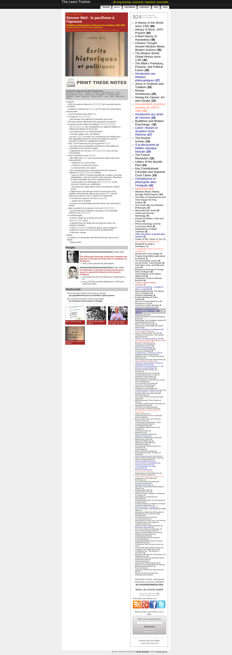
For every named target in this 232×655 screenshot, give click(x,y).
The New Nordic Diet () (143, 519)
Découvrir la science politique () (146, 368)
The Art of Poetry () (141, 568)
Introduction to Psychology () (148, 254)
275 (158, 593)
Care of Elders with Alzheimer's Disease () (149, 548)
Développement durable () (144, 485)
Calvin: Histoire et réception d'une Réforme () (146, 131)
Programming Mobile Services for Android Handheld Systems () (148, 542)
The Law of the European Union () (146, 531)
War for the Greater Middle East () (148, 301)
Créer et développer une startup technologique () (145, 467)
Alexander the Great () (147, 210)
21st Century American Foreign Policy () (148, 529)
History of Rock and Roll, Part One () (148, 333)
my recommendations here (149, 584)
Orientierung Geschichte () (144, 322)
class (108, 30)
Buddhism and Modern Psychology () (149, 122)
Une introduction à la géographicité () (147, 463)
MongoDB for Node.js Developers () (144, 245)
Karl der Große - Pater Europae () (150, 263)
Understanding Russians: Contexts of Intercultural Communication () (147, 375)
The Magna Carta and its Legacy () (147, 522)
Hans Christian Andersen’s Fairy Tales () (148, 456)
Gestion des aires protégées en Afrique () (149, 363)
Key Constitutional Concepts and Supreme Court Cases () (150, 172)
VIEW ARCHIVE (149, 626)
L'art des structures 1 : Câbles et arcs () (148, 392)
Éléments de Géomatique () (144, 527)
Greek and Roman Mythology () (144, 214)
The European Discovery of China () (147, 373)
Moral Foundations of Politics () (145, 434)
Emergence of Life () (143, 303)
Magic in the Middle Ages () (144, 441)
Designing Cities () (142, 315)
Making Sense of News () (143, 439)
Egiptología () (144, 188)
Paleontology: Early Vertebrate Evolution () (150, 320)
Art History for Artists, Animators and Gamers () (150, 390)
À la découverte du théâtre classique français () (147, 148)
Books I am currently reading (149, 589)
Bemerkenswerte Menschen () (145, 566)
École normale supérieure (92, 27)
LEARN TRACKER (142, 652)
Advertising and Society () (144, 575)
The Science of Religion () (144, 351)
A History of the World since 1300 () (149, 24)
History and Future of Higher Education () (149, 526)
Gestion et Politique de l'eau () (145, 461)
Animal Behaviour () (142, 539)
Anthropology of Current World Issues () (148, 473)
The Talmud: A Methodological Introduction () (150, 404)
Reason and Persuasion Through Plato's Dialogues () (149, 270)
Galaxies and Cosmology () (144, 387)
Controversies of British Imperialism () (147, 563)
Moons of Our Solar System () (146, 324)
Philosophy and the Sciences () (145, 378)
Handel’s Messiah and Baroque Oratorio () (149, 458)
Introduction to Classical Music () (146, 388)
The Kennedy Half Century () (146, 307)
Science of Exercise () (142, 414)
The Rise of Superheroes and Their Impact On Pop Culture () (150, 200)
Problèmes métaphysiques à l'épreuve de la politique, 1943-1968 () (147, 311)
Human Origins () (141, 449)
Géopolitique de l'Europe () (144, 365)
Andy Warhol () (140, 498)
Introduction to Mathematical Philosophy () (149, 512)
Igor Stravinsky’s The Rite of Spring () (147, 409)
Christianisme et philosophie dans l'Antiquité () (145, 182)
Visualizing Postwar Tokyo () (144, 424)
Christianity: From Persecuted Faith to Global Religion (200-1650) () (149, 558)
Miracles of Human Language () (146, 451)
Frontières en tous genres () (144, 465)
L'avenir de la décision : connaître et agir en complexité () (149, 288)
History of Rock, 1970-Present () (149, 31)
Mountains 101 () (141, 432)
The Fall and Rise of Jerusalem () (146, 383)
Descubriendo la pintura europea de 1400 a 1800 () (150, 107)
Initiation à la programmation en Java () (149, 338)
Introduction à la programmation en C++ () (149, 366)
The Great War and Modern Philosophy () (149, 206)
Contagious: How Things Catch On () (147, 549)
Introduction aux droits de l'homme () (149, 116)
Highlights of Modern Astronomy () (146, 354)
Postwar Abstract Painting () (145, 349)
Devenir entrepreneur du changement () (149, 329)
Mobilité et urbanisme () (143, 436)
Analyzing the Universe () (144, 346)
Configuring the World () (143, 536)
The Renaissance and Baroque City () (148, 422)
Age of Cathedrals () (142, 561)
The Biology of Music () (143, 431)
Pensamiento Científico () (147, 241)
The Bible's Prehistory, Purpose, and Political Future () (149, 67)
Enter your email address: (149, 619)
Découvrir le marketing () (143, 470)
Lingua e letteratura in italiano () (146, 361)
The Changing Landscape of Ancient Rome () (150, 359)
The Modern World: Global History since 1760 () (148, 57)
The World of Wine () (142, 395)
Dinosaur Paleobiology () (145, 295)
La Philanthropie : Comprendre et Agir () (148, 353)
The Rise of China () (142, 420)
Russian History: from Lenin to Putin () (148, 393)
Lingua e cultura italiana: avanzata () (145, 284)
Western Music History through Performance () (149, 193)
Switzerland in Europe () (143, 405)
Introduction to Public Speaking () (148, 305)
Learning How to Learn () (143, 492)
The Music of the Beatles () (145, 344)
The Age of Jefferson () (143, 524)
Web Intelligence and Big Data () (146, 497)
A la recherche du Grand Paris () (146, 517)
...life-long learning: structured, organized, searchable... (140, 2)
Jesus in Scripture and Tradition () (149, 85)
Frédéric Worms (73, 27)
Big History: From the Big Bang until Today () (150, 565)
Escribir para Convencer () (144, 471)
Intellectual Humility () (142, 444)
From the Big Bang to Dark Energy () (147, 537)
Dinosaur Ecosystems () (143, 483)
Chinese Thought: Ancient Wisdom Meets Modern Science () (150, 46)
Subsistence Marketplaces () (145, 505)
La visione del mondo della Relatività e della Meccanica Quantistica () (150, 341)
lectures (115, 30)
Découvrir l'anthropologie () (144, 348)
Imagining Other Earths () (143, 490)
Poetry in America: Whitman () (145, 475)
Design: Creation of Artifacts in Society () (148, 532)
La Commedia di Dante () (144, 331)
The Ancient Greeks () (142, 139)
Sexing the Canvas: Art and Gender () (149, 99)
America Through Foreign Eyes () (146, 573)
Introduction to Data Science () (145, 534)
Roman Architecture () (145, 92)
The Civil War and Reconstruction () (147, 482)
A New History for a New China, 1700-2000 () (150, 520)
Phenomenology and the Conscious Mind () (148, 225)
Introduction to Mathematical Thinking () (148, 437)
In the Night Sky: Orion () (143, 426)
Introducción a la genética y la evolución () (149, 476)
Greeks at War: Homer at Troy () (150, 239)
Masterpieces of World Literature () (146, 230)
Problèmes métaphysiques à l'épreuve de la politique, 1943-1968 (95, 25)
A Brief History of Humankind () (146, 38)
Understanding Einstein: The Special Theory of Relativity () (149, 292)
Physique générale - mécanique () (146, 507)
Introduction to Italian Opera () (145, 443)
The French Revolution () (144, 156)
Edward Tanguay (83, 30)
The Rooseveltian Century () (147, 261)
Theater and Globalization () (144, 459)
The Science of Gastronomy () (145, 385)
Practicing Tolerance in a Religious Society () (150, 504)
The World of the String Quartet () (146, 407)
